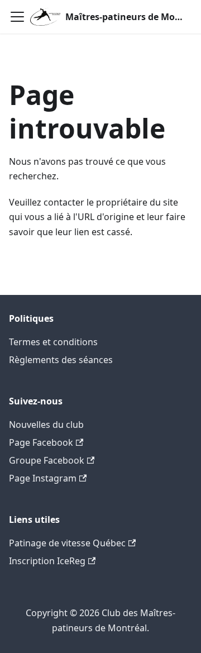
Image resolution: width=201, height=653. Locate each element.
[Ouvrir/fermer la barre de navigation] (17, 16)
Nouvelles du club (46, 424)
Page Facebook (41, 442)
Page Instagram (42, 478)
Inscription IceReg (47, 561)
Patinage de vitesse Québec (67, 543)
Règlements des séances (61, 360)
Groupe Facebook (46, 460)
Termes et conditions (53, 342)
